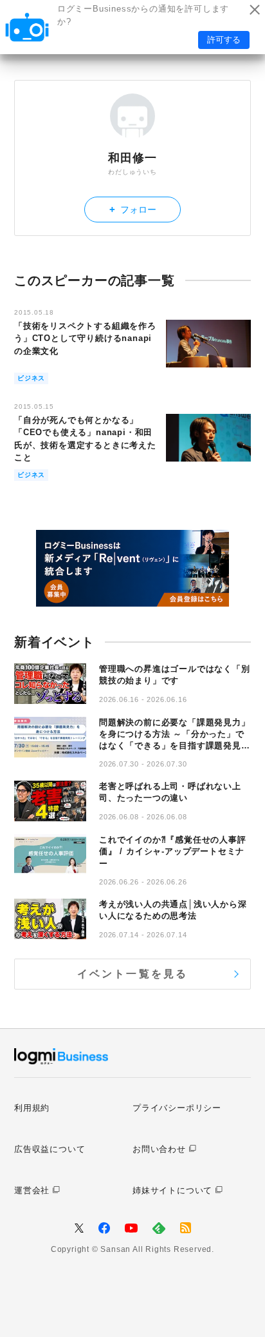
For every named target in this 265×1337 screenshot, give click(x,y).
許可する (224, 39)
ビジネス (31, 378)
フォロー (132, 209)
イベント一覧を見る (132, 973)
